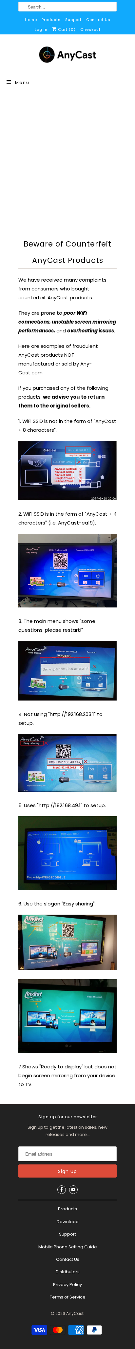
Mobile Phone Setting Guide (67, 1247)
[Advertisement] (67, 161)
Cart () (66, 29)
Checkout (90, 29)
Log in (41, 29)
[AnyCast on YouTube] (73, 1189)
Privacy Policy (67, 1284)
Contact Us (98, 19)
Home (31, 19)
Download (68, 1222)
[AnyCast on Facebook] (61, 1189)
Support (73, 19)
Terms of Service (68, 1297)
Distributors (68, 1272)
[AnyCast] (67, 56)
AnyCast (75, 1313)
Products (51, 19)
